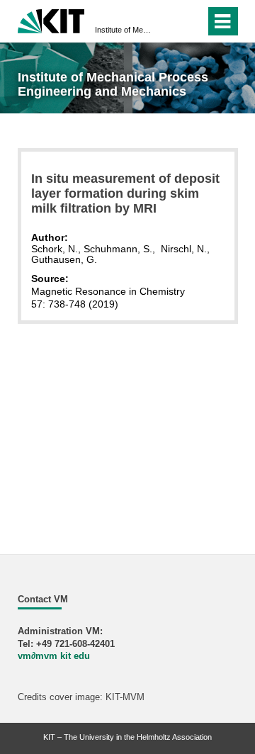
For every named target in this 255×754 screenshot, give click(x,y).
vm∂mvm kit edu (54, 656)
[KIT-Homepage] (51, 19)
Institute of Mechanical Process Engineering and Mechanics (123, 30)
